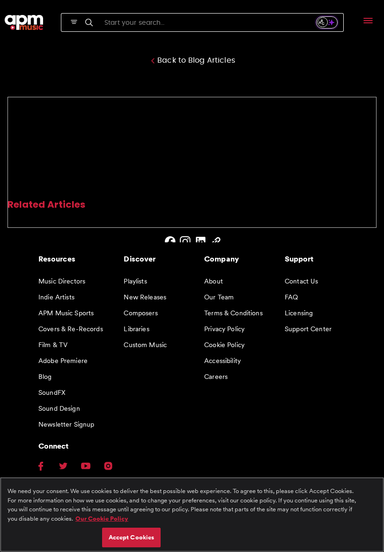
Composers (140, 313)
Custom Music (145, 345)
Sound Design (59, 408)
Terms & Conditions (233, 313)
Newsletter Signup (66, 424)
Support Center (308, 329)
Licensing (299, 313)
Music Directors (61, 281)
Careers (216, 376)
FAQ (291, 297)
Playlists (135, 281)
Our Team (219, 297)
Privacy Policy (224, 329)
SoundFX (52, 392)
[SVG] (74, 21)
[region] (192, 514)
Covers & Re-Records (70, 329)
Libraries (136, 329)
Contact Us (301, 281)
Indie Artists (56, 297)
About (213, 281)
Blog (45, 376)
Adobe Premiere (63, 360)
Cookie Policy (224, 345)
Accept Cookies (132, 537)
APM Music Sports (66, 313)
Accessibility (222, 360)
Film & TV (52, 345)
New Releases (145, 297)
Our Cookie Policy (101, 518)
